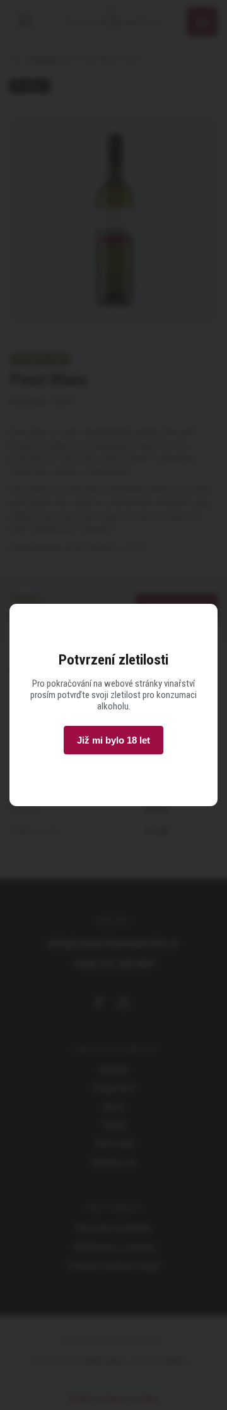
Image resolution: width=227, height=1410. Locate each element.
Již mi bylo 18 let (113, 740)
